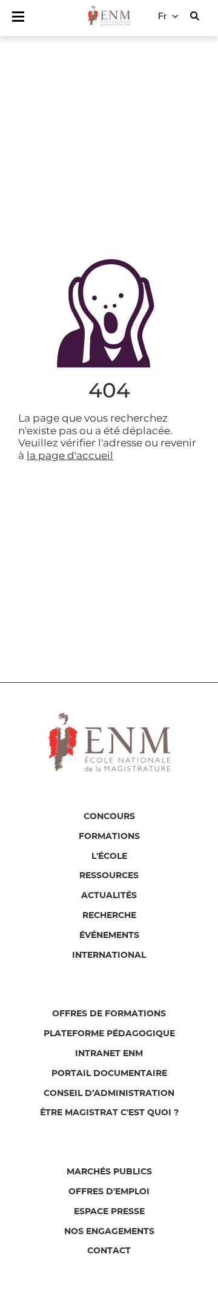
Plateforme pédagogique (109, 1034)
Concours (109, 816)
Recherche (109, 915)
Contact (109, 1251)
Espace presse (109, 1212)
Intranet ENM (109, 1054)
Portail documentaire (109, 1073)
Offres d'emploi (109, 1192)
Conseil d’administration (109, 1093)
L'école (109, 856)
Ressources (109, 876)
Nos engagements (109, 1231)
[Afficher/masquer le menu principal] (18, 16)
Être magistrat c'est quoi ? (109, 1113)
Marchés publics (109, 1172)
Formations (109, 836)
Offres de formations (109, 1014)
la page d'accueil (70, 455)
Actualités (109, 895)
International (109, 955)
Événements (109, 935)
